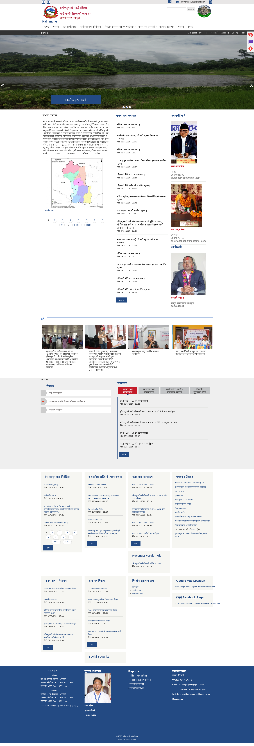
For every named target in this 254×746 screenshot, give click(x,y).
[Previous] (2, 85)
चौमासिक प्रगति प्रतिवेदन (140, 680)
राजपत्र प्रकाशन (166, 27)
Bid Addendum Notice (97, 485)
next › (77, 225)
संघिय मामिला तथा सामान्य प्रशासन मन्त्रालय (189, 483)
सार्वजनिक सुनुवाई (137, 684)
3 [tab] (130, 107)
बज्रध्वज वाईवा (177, 166)
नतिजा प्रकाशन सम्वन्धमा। (182, 33)
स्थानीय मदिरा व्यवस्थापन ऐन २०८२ (56, 523)
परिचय (56, 27)
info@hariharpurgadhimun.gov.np (194, 689)
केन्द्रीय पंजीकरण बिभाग (183, 504)
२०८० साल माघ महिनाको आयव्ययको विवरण (102, 610)
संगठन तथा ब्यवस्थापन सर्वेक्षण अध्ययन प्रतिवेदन (60, 589)
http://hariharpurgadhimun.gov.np (196, 694)
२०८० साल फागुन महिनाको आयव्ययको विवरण (103, 599)
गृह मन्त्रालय (179, 495)
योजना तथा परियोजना (149, 391)
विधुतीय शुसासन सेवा (113, 27)
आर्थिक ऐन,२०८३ (50, 495)
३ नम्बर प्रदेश (205, 521)
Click (193, 529)
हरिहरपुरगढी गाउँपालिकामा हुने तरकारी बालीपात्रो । (61, 624)
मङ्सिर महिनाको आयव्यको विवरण (99, 621)
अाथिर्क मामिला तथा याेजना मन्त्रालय (188, 521)
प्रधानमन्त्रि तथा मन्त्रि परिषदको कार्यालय (189, 517)
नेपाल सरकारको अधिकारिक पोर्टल (186, 525)
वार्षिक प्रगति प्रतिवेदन (139, 676)
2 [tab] (127, 107)
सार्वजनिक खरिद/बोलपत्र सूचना (174, 391)
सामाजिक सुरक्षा (137, 590)
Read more (49, 210)
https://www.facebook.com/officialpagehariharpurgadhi (197, 603)
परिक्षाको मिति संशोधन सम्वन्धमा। (131, 174)
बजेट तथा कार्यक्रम (128, 391)
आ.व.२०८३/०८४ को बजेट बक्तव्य (134, 401)
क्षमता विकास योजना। (51, 599)
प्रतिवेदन (130, 27)
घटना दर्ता (135, 587)
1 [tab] (124, 107)
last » (88, 225)
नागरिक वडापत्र (137, 593)
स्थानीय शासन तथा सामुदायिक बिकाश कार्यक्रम (190, 487)
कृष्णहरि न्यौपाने (177, 297)
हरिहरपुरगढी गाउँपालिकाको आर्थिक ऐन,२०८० (146, 563)
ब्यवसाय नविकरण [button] (55, 410)
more (121, 300)
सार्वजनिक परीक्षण (137, 688)
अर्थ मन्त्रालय (179, 491)
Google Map (178, 699)
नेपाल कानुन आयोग (181, 508)
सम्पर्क (190, 27)
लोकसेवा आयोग (180, 512)
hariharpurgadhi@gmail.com (191, 685)
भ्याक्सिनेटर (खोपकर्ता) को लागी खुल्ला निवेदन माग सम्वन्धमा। (220, 33)
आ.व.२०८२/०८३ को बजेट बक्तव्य (134, 433)
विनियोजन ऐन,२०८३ (51, 485)
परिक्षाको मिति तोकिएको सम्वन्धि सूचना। (133, 185)
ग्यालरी (181, 27)
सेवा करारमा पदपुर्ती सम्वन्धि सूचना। (132, 210)
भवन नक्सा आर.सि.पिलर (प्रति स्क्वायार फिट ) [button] (67, 401)
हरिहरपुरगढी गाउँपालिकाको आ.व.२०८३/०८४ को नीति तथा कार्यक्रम (147, 411)
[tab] (76, 393)
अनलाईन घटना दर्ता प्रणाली (184, 500)
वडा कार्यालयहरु (69, 27)
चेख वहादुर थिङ (177, 229)
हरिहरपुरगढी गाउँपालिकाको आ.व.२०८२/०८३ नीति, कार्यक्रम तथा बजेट (149, 422)
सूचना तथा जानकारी (146, 27)
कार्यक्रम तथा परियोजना (90, 27)
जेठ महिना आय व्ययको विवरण (97, 589)
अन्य (124, 454)
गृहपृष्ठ (46, 27)
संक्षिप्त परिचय (50, 115)
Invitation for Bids (95, 509)
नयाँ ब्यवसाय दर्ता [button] (55, 393)
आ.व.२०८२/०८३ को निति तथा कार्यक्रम (136, 444)
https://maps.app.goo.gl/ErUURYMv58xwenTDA (195, 587)
